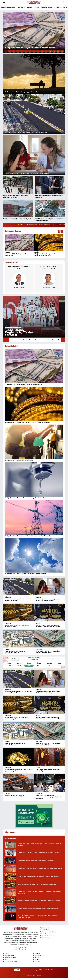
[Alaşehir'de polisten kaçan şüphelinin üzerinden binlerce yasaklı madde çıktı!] (49, 612)
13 (54, 51)
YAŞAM (38, 767)
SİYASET (29, 7)
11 (46, 51)
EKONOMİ (8, 623)
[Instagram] (22, 948)
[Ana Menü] (4, 2)
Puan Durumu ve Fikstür (49, 932)
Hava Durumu (46, 928)
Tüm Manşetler (46, 933)
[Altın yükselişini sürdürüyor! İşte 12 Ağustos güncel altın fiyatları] (18, 757)
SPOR (65, 7)
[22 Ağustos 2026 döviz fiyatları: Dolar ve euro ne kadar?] (19, 242)
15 (62, 51)
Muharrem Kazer (49, 287)
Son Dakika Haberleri (48, 935)
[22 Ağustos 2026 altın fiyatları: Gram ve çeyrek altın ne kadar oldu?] (48, 242)
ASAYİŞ (37, 7)
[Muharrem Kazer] (49, 279)
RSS (18, 970)
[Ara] (64, 3)
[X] (19, 948)
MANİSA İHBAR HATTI (8, 7)
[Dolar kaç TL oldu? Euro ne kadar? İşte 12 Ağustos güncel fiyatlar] (49, 638)
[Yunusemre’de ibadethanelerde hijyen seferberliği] (49, 757)
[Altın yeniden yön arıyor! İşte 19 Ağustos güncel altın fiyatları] (18, 612)
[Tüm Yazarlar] (62, 262)
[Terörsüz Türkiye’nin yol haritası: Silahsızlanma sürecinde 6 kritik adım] (18, 783)
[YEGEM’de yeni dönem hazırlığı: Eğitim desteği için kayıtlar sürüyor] (49, 586)
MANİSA (7, 252)
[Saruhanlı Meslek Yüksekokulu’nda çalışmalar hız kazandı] (18, 638)
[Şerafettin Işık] (19, 279)
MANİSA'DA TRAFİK (10, 957)
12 (50, 51)
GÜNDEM (21, 7)
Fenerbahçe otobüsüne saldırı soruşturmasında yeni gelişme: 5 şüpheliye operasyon (49, 797)
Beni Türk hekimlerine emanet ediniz (19, 267)
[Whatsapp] (25, 948)
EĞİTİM (38, 597)
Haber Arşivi (45, 937)
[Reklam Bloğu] (34, 816)
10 (42, 51)
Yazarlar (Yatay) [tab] (11, 262)
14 (58, 51)
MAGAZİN (57, 7)
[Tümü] (62, 832)
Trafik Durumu (46, 930)
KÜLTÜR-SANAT (46, 7)
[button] (5, 32)
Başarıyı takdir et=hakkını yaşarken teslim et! (49, 267)
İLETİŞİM (37, 961)
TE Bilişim (38, 975)
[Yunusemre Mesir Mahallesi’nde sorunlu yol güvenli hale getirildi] (18, 586)
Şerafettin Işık (19, 287)
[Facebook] (16, 948)
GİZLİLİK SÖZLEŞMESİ (11, 961)
